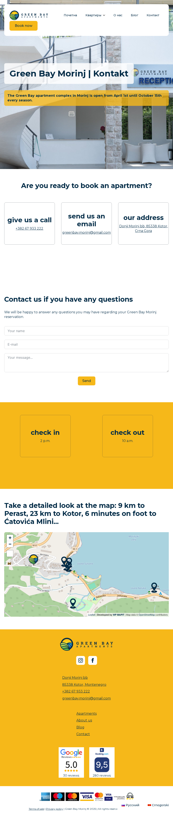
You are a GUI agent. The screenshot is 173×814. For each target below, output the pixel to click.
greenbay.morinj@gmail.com (86, 232)
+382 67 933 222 (29, 228)
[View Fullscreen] (10, 553)
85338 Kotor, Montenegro (84, 685)
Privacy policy (54, 808)
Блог (134, 15)
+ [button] (10, 537)
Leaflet (91, 614)
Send (86, 381)
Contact (83, 734)
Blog (80, 727)
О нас (118, 15)
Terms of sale (36, 808)
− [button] (10, 544)
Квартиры (93, 15)
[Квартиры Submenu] (105, 15)
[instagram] (80, 660)
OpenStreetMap (147, 614)
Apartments (86, 714)
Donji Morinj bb (75, 678)
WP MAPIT (118, 614)
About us (84, 720)
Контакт (153, 15)
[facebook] (92, 660)
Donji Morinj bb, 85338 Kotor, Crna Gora (143, 228)
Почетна (70, 15)
